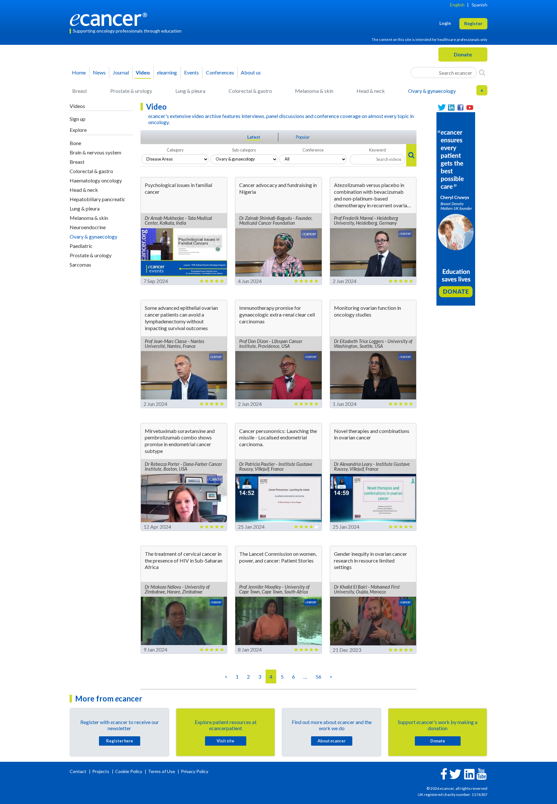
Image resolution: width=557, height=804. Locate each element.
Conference (313, 149)
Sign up (77, 119)
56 (318, 676)
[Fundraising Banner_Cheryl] (455, 208)
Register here (119, 740)
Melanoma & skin (314, 91)
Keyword (377, 149)
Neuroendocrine (88, 227)
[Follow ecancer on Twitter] (455, 773)
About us (251, 72)
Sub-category (244, 149)
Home (79, 72)
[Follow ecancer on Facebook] (444, 773)
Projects (101, 771)
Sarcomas (80, 264)
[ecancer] (110, 18)
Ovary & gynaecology (432, 91)
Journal (121, 72)
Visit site (225, 740)
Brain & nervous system (95, 152)
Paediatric (81, 246)
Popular (303, 137)
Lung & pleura (190, 91)
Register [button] (473, 23)
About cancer (332, 740)
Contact (78, 771)
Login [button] (445, 23)
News (99, 72)
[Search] (482, 72)
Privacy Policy (194, 771)
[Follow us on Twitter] (442, 107)
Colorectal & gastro (250, 91)
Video (143, 72)
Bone (75, 143)
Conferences (220, 72)
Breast (79, 91)
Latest (253, 137)
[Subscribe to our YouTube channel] (470, 107)
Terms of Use (161, 771)
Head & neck (371, 91)
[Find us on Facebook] (460, 107)
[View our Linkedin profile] (451, 107)
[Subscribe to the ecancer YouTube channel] (481, 773)
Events (191, 72)
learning (167, 72)
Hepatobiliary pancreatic (97, 199)
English (457, 4)
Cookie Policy (128, 771)
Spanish (479, 4)
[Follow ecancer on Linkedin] (469, 773)
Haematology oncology (96, 180)
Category (175, 149)
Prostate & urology (131, 91)
